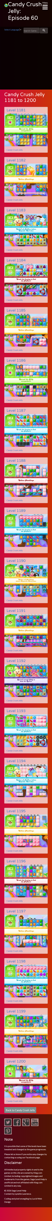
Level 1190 (16, 561)
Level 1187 (16, 410)
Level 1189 (16, 511)
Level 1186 (16, 360)
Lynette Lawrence (23, 1193)
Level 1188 (16, 460)
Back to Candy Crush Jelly (20, 1110)
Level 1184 (16, 260)
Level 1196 (16, 861)
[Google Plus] (26, 1125)
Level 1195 (16, 811)
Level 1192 (16, 661)
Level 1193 (16, 711)
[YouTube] (35, 1125)
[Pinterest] (8, 1133)
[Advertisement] (26, 61)
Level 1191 (16, 611)
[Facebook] (17, 1125)
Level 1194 (16, 761)
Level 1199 (16, 1011)
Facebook (30, 1157)
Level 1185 (16, 310)
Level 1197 (16, 911)
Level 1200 (16, 1061)
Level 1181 (16, 110)
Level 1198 (16, 961)
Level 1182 (16, 160)
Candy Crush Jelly (15, 150)
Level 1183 (16, 210)
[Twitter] (8, 1125)
